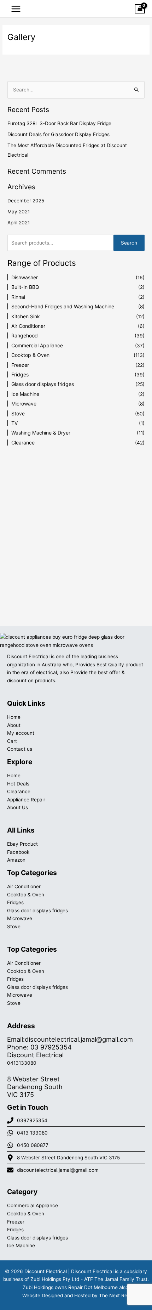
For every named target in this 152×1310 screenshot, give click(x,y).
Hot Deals (18, 783)
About (14, 725)
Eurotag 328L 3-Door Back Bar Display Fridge (59, 123)
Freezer (20, 365)
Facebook (18, 852)
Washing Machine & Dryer (40, 433)
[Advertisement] (76, 530)
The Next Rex (114, 1295)
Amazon (16, 860)
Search (129, 243)
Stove (18, 413)
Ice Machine (25, 394)
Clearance (23, 443)
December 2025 (25, 200)
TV (14, 423)
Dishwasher (24, 277)
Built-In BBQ (25, 287)
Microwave (23, 404)
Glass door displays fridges (42, 384)
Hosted (82, 1295)
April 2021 (18, 222)
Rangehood (24, 335)
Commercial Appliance (37, 345)
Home (14, 717)
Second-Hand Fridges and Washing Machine (62, 306)
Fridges (20, 374)
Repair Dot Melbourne (93, 1287)
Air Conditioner (28, 326)
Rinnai (18, 297)
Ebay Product (22, 844)
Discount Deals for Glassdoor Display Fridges (58, 134)
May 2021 (18, 211)
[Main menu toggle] (15, 8)
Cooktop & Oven (30, 355)
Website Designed (42, 1295)
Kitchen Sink (25, 316)
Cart (12, 741)
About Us (17, 807)
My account (20, 733)
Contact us (19, 749)
